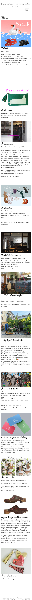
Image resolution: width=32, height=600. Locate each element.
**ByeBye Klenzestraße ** (13, 339)
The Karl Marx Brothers (14, 405)
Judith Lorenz (14, 401)
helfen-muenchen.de (18, 444)
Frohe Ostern (7, 109)
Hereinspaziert (7, 143)
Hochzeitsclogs (15, 483)
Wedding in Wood (9, 477)
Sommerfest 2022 (9, 388)
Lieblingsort (21, 442)
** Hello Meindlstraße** (12, 295)
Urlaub (4, 48)
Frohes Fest (6, 207)
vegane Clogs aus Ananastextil (14, 516)
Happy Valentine (9, 575)
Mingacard (22, 441)
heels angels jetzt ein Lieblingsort (15, 437)
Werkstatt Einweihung (11, 254)
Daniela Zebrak (23, 401)
